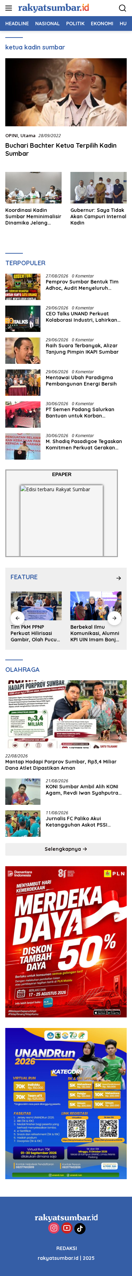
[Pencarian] (123, 8)
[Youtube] (67, 1228)
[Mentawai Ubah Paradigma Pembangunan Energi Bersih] (22, 382)
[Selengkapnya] (118, 578)
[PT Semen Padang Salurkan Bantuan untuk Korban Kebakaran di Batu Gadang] (22, 414)
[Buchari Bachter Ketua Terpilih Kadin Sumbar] (66, 92)
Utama (28, 135)
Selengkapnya (63, 849)
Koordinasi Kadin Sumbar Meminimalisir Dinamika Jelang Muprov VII (33, 216)
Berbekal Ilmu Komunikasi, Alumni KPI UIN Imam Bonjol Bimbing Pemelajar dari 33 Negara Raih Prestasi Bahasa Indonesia (37, 633)
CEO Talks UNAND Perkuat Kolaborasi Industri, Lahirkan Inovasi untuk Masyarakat (81, 316)
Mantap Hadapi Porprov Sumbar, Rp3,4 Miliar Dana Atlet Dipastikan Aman (61, 765)
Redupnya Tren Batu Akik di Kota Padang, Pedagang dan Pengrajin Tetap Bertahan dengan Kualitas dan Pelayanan (97, 633)
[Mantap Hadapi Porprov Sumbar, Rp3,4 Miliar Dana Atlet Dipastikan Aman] (66, 714)
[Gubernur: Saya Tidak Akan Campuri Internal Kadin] (98, 187)
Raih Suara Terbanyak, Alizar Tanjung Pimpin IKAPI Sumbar (82, 348)
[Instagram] (53, 1228)
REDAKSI (66, 1248)
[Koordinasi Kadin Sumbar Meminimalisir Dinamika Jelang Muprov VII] (33, 187)
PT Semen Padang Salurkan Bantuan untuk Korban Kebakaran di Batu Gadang (80, 412)
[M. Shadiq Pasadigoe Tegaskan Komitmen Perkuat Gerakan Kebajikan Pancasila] (22, 446)
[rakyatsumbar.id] (53, 8)
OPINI (11, 135)
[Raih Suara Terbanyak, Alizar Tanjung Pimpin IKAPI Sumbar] (22, 351)
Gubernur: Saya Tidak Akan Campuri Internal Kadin (98, 216)
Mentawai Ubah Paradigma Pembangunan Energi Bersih (81, 380)
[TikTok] (80, 1228)
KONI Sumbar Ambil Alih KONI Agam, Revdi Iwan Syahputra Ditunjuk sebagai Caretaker (82, 789)
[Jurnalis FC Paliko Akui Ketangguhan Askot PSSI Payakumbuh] (22, 823)
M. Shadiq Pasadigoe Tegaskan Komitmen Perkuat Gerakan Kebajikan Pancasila (84, 444)
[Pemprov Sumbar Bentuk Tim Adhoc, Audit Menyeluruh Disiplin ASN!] (22, 287)
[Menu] (10, 8)
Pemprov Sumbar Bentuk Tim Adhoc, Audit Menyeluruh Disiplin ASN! (82, 285)
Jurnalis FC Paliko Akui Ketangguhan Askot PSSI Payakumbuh (76, 821)
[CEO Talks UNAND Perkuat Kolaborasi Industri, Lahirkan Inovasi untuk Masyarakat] (22, 319)
